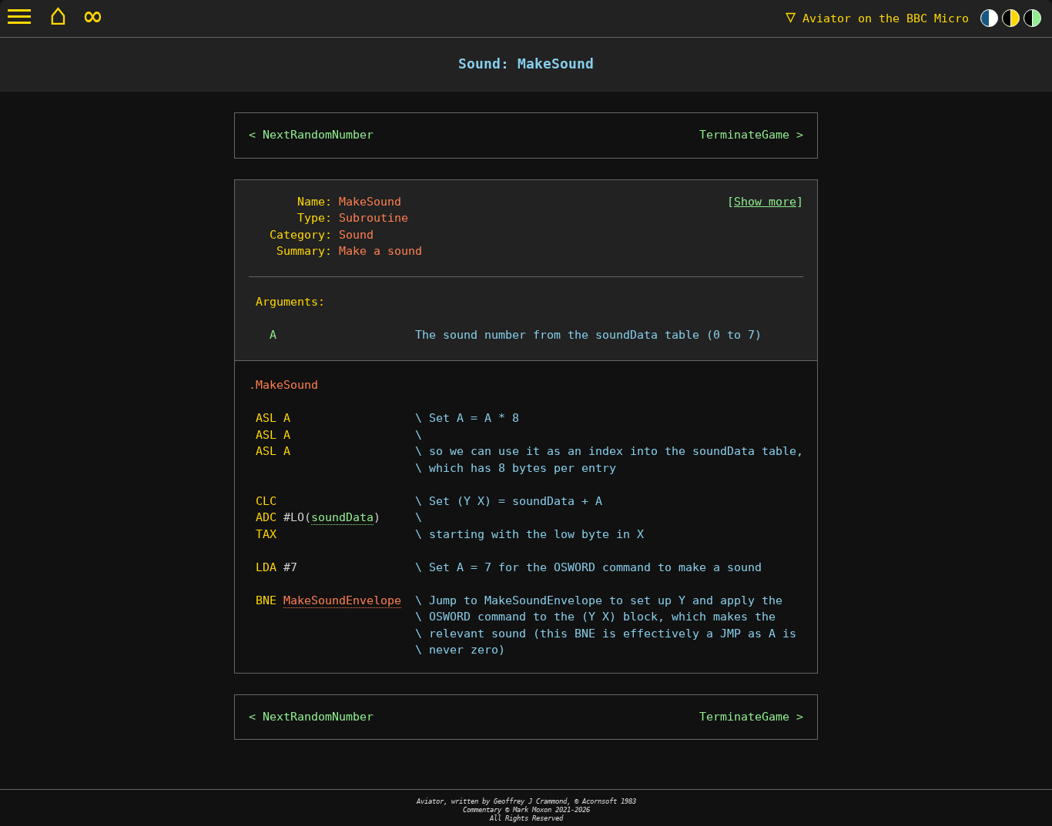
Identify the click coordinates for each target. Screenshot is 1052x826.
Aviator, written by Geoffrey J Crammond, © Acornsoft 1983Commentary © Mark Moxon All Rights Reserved (526, 809)
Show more (765, 202)
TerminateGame (744, 135)
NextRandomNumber (318, 135)
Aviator (877, 18)
